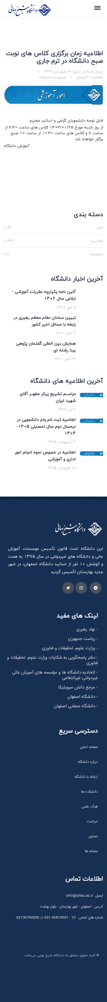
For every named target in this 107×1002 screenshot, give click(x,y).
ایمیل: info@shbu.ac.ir (84, 896)
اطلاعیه (96, 77)
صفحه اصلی (89, 747)
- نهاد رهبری (87, 629)
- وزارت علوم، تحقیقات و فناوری (70, 648)
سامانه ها (91, 851)
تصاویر (93, 836)
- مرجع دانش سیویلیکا (78, 687)
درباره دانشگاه (88, 762)
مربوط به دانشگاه (52, 77)
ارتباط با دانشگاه (86, 777)
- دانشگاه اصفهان (82, 696)
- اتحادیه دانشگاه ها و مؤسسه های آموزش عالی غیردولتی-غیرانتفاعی (55, 675)
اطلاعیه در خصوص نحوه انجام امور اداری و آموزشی (45, 456)
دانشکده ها (89, 792)
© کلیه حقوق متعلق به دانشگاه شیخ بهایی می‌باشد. (61, 955)
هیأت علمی (90, 807)
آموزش (82, 77)
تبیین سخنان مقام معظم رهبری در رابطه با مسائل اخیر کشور (45, 321)
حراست (92, 821)
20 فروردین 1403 (57, 71)
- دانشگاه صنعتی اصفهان (76, 706)
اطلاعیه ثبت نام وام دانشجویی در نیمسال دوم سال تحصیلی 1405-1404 (46, 426)
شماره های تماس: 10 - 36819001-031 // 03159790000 (59, 918)
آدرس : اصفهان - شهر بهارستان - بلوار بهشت (71, 907)
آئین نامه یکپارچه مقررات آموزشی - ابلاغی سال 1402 (44, 295)
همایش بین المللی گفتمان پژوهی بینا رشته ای (46, 347)
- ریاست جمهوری (83, 639)
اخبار (53, 227)
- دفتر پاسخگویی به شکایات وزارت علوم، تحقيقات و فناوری (52, 660)
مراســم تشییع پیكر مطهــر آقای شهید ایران (48, 397)
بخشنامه (53, 254)
